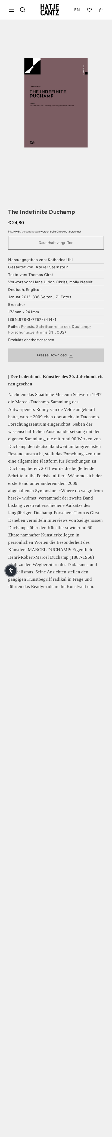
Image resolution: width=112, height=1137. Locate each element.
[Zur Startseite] (49, 10)
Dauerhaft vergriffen (56, 242)
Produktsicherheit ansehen (31, 340)
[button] (10, 570)
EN (77, 9)
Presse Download (52, 355)
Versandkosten (30, 231)
